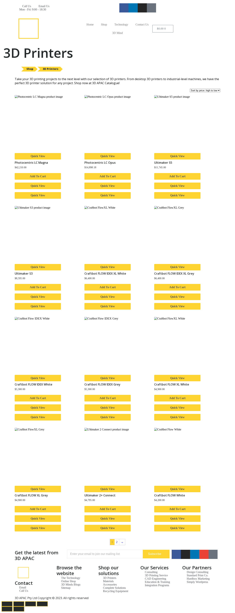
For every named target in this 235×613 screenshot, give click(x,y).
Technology (121, 24)
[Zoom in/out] (42, 603)
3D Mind (117, 32)
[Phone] (213, 554)
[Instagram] (142, 7)
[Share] (18, 603)
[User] (151, 7)
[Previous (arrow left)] (6, 609)
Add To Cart (38, 176)
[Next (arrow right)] (18, 609)
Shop (104, 24)
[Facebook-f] (124, 7)
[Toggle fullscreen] (30, 603)
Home (90, 24)
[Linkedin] (133, 7)
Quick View (38, 156)
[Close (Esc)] (6, 603)
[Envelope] (203, 554)
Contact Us (142, 24)
